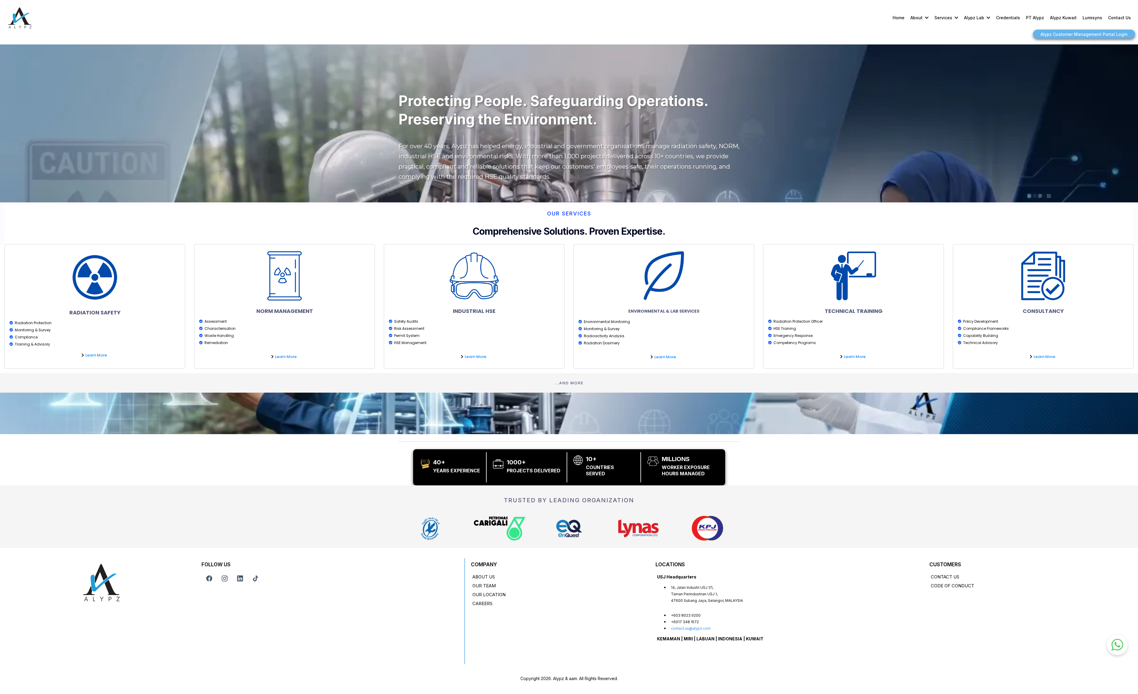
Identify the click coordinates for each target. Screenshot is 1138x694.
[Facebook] (209, 578)
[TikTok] (255, 578)
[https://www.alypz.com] (19, 18)
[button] (926, 17)
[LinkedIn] (240, 578)
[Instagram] (224, 578)
